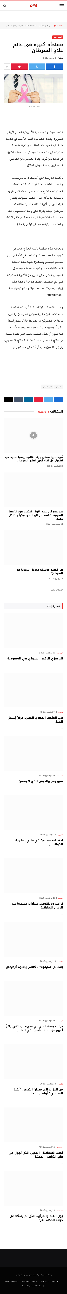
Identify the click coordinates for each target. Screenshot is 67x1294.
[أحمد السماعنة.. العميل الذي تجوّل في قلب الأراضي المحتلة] (33, 1124)
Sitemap (44, 1281)
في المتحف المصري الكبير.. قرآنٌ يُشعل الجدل (35, 719)
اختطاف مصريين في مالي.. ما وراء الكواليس (39, 842)
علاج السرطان (47, 387)
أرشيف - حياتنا (37, 25)
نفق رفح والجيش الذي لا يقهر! (41, 781)
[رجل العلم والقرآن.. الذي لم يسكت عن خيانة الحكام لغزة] (33, 1188)
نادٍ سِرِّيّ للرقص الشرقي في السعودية (35, 658)
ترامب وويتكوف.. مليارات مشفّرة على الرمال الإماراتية (36, 905)
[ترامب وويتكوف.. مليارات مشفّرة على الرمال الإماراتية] (33, 875)
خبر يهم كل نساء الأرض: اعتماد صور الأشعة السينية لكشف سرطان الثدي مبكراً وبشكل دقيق (36, 515)
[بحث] (5, 5)
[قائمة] (62, 5)
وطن (60, 58)
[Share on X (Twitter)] (37, 66)
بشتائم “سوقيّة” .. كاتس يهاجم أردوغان (34, 967)
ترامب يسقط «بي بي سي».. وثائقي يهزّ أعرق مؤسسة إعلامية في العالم (34, 1028)
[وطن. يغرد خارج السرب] (33, 5)
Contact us (54, 1281)
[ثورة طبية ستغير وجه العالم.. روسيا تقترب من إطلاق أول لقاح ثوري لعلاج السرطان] (33, 435)
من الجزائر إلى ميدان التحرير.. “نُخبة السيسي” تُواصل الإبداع (38, 1091)
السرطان (58, 387)
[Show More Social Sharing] (7, 66)
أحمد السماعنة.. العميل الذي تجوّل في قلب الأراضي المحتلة (36, 1154)
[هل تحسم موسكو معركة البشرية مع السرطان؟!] (33, 547)
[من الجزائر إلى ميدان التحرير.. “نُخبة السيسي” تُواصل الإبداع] (33, 1061)
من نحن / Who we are (29, 1281)
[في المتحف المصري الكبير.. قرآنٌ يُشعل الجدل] (33, 690)
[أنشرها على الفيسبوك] (54, 66)
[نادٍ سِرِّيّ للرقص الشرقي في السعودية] (33, 630)
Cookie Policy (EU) (11, 1281)
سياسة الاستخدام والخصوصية (32, 1286)
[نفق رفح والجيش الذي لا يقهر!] (33, 753)
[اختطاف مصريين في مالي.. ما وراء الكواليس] (33, 812)
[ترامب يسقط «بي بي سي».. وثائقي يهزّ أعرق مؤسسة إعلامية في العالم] (33, 998)
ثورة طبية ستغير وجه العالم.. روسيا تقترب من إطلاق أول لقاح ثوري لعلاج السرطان (34, 458)
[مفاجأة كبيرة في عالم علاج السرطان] (33, 88)
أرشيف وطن (46, 25)
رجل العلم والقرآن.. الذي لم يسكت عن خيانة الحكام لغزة (36, 1218)
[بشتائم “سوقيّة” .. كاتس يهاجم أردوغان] (33, 939)
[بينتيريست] (19, 66)
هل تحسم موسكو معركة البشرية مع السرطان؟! (40, 571)
